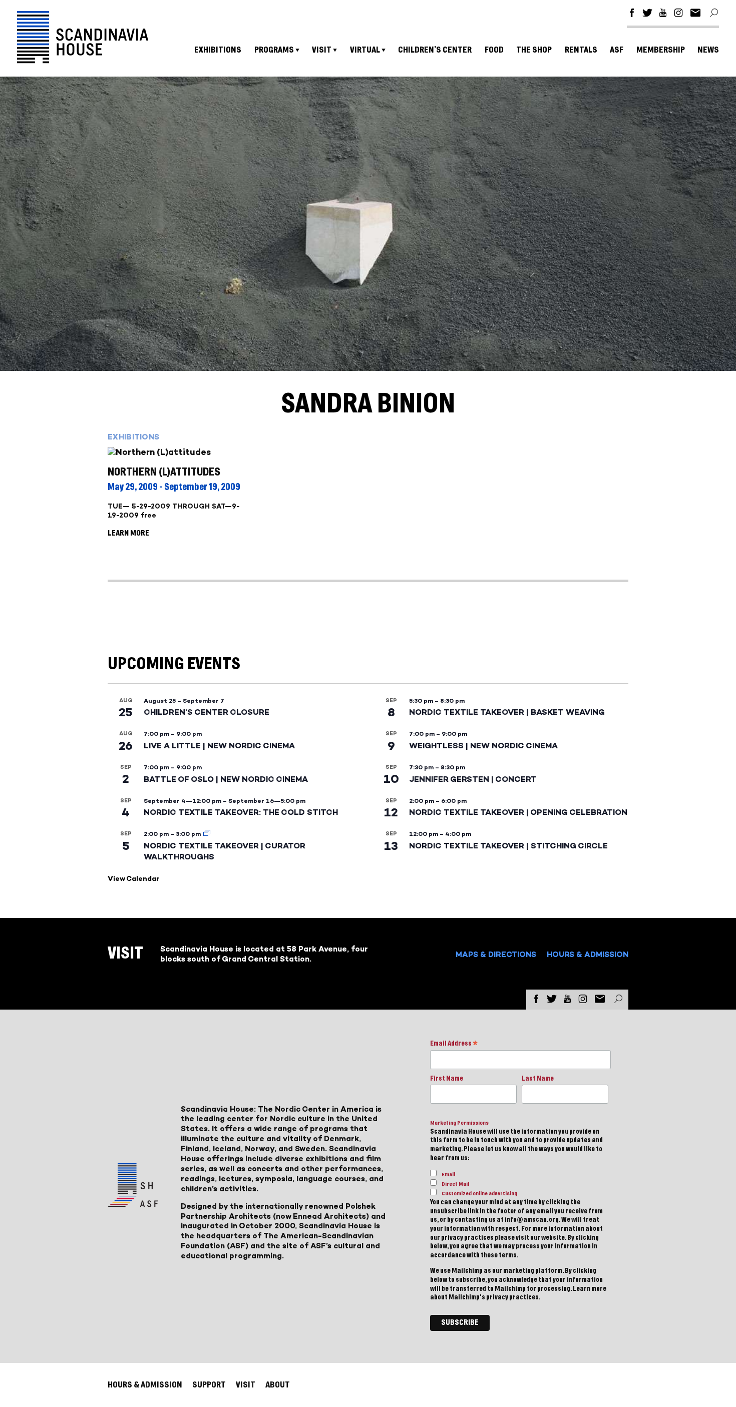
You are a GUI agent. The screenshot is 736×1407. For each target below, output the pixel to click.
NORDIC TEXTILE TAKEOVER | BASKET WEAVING (507, 712)
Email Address (454, 1044)
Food (494, 50)
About (277, 1384)
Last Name (538, 1078)
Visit (321, 50)
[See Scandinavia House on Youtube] (663, 14)
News (708, 50)
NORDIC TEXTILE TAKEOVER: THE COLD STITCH (241, 812)
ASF (616, 50)
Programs (274, 50)
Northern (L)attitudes (164, 472)
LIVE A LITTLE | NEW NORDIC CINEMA (219, 745)
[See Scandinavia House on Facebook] (632, 14)
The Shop (534, 50)
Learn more (589, 1288)
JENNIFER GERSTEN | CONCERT (473, 779)
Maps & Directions (496, 954)
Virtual (365, 50)
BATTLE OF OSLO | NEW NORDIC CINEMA (226, 779)
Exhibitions (217, 50)
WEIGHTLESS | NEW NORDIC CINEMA (483, 745)
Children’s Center (435, 50)
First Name (446, 1078)
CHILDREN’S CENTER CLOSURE (206, 712)
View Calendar (133, 878)
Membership (660, 50)
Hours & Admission (587, 954)
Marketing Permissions (459, 1123)
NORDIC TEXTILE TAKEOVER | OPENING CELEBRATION (518, 812)
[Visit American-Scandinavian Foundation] (133, 1203)
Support (209, 1384)
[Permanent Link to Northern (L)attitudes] (186, 452)
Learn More (128, 533)
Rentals (581, 50)
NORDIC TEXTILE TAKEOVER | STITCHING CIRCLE (508, 845)
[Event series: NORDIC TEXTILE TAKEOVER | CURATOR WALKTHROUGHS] (206, 833)
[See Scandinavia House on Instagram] (678, 14)
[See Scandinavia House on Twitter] (647, 14)
